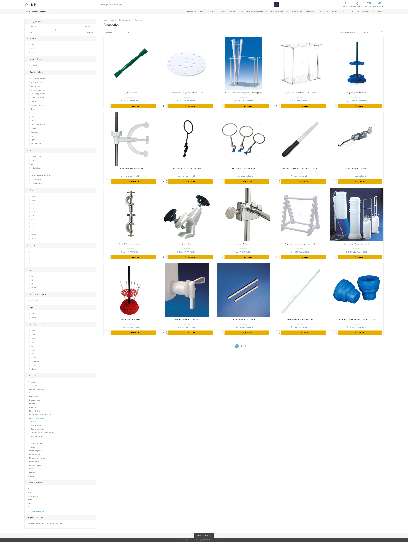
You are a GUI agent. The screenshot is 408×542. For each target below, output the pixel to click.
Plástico (33, 172)
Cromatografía (34, 393)
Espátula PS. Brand (130, 93)
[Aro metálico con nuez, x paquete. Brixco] (187, 139)
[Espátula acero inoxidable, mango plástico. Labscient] (300, 139)
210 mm (33, 280)
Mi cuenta (345, 6)
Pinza (32, 117)
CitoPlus (33, 358)
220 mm (33, 284)
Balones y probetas (37, 429)
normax (62, 523)
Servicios (31, 476)
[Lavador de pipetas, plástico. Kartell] (356, 214)
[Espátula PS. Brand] (130, 63)
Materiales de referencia (37, 458)
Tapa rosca (34, 132)
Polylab (33, 365)
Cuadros (378, 32)
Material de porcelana (36, 451)
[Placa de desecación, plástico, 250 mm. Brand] (187, 63)
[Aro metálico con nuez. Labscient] (243, 139)
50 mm (33, 219)
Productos (32, 382)
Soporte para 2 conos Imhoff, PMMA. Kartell (300, 93)
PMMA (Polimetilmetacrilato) (41, 176)
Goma (33, 164)
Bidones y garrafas (37, 440)
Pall (29, 507)
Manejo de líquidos (35, 411)
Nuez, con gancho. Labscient (356, 168)
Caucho (33, 160)
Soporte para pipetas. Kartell (130, 319)
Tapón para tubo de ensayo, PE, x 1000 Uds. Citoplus (356, 319)
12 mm (33, 212)
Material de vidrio (35, 454)
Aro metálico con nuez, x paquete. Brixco (187, 168)
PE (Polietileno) (36, 168)
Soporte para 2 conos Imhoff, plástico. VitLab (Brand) (243, 93)
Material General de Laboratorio (40, 415)
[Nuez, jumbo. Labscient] (187, 214)
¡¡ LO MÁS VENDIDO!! (36, 389)
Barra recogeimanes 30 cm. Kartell (244, 319)
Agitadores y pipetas (38, 436)
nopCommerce (188, 540)
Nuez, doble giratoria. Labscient (130, 244)
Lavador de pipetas (37, 105)
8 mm (33, 200)
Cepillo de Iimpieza (37, 98)
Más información (202, 535)
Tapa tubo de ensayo (38, 136)
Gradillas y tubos (36, 443)
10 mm (33, 204)
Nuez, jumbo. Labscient (187, 244)
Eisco (32, 346)
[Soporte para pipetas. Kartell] (130, 290)
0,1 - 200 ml (35, 65)
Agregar (135, 106)
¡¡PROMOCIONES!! (35, 386)
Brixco (33, 350)
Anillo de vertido (36, 82)
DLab (32, 342)
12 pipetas (34, 301)
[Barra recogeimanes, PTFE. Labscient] (300, 290)
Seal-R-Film (35, 361)
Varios (33, 447)
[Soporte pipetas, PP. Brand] (356, 63)
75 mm (33, 227)
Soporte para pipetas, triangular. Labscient (300, 244)
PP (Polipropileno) (37, 180)
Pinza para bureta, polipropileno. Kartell (130, 168)
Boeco (33, 335)
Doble (33, 314)
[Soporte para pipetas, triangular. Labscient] (300, 214)
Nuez (32, 109)
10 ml (32, 48)
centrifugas (45, 523)
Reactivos (32, 472)
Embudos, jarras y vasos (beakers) (43, 433)
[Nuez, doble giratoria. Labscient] (130, 214)
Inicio (105, 20)
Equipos (32, 404)
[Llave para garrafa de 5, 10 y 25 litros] (187, 290)
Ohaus (30, 503)
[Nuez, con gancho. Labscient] (356, 139)
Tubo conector (36, 144)
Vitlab (33, 354)
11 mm (33, 208)
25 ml (32, 52)
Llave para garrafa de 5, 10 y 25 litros (187, 319)
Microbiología (34, 462)
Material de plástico (36, 418)
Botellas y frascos (37, 425)
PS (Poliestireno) (36, 183)
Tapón (33, 140)
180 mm (33, 276)
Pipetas (33, 121)
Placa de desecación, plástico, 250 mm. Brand (187, 93)
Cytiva (30, 489)
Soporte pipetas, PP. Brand (356, 93)
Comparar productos (356, 6)
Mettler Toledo (33, 496)
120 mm (33, 239)
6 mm (33, 196)
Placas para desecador (39, 124)
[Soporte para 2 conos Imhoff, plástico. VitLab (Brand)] (243, 63)
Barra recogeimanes (38, 94)
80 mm (33, 231)
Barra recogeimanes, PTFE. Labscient (300, 319)
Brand (33, 331)
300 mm (33, 288)
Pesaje (31, 469)
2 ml (32, 45)
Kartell (33, 338)
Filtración (32, 407)
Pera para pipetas (37, 113)
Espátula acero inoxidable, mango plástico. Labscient (300, 168)
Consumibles (33, 396)
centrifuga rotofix (34, 523)
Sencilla (33, 318)
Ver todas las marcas (36, 511)
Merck (30, 493)
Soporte (33, 128)
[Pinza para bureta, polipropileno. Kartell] (130, 139)
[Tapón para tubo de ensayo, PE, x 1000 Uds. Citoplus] (356, 290)
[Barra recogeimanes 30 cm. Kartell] (243, 290)
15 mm (33, 216)
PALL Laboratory (35, 465)
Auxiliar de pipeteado (38, 90)
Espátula (34, 101)
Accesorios (35, 422)
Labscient (34, 369)
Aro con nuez (35, 86)
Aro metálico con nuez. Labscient (243, 168)
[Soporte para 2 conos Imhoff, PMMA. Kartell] (300, 63)
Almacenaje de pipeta (38, 78)
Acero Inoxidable (36, 157)
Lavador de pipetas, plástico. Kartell (356, 244)
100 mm (33, 235)
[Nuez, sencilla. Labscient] (243, 214)
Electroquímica (34, 400)
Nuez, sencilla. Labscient (243, 244)
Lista (382, 32)
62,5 (32, 223)
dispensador (54, 523)
